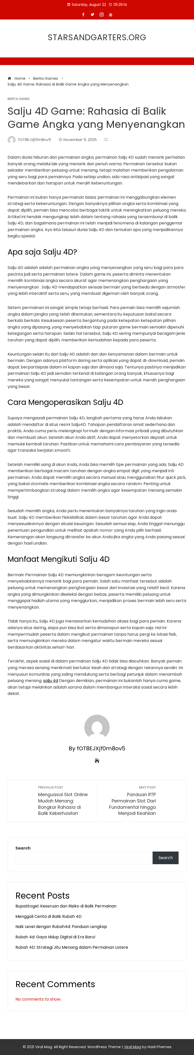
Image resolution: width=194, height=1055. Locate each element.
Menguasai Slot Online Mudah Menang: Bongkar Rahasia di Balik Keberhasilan (63, 801)
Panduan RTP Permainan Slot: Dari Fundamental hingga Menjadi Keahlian (132, 801)
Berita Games (19, 99)
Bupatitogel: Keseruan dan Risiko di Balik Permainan (65, 906)
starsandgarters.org (97, 37)
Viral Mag (132, 1046)
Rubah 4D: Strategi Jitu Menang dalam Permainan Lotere (71, 947)
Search (23, 848)
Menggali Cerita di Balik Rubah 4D (48, 916)
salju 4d (50, 681)
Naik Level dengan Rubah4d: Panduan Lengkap (61, 926)
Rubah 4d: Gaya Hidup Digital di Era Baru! (55, 937)
